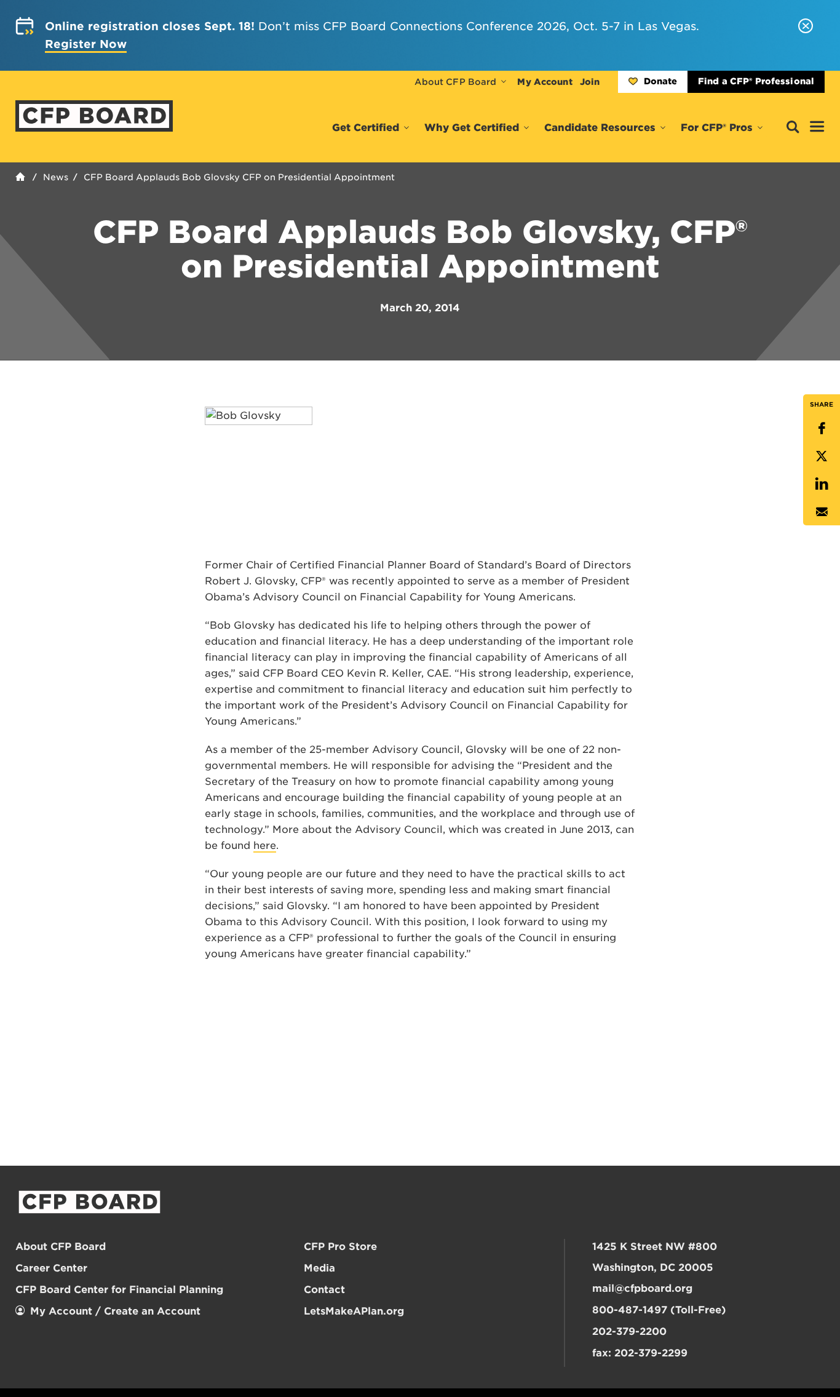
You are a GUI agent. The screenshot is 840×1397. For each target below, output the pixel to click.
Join (590, 82)
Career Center (51, 1268)
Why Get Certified (471, 127)
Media (319, 1268)
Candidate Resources (600, 127)
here (264, 845)
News (55, 177)
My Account (544, 82)
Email (821, 511)
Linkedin (821, 484)
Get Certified (365, 127)
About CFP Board (455, 82)
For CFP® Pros (717, 127)
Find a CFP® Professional (756, 81)
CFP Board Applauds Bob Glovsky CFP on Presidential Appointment (239, 177)
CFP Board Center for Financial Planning (119, 1290)
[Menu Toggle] (817, 127)
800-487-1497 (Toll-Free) (659, 1310)
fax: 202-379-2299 (639, 1353)
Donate (660, 81)
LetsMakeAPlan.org (354, 1311)
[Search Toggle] (793, 128)
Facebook (821, 428)
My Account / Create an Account (115, 1311)
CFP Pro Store (340, 1246)
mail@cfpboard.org (642, 1288)
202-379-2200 (629, 1331)
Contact (324, 1290)
